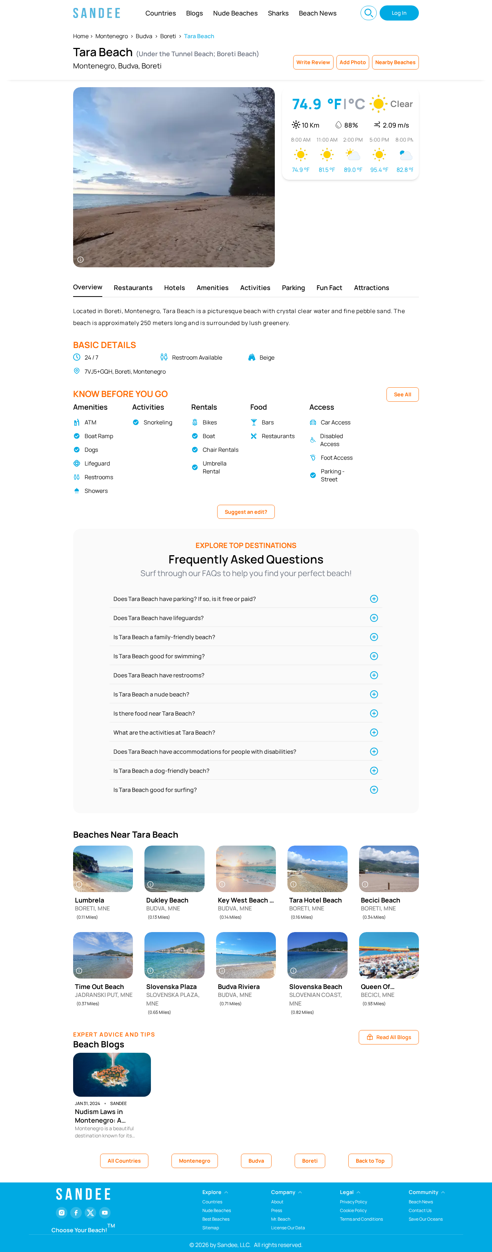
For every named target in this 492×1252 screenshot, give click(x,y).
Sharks (278, 13)
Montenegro (111, 36)
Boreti (168, 36)
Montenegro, (95, 66)
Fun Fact (330, 287)
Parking (293, 287)
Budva (144, 36)
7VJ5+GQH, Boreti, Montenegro (125, 371)
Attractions (371, 287)
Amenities (213, 287)
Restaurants (133, 287)
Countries (161, 13)
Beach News (318, 13)
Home (81, 36)
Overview (87, 286)
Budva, (129, 66)
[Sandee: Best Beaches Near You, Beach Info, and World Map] (96, 13)
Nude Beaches (235, 13)
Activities (255, 287)
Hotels (174, 287)
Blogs (194, 13)
